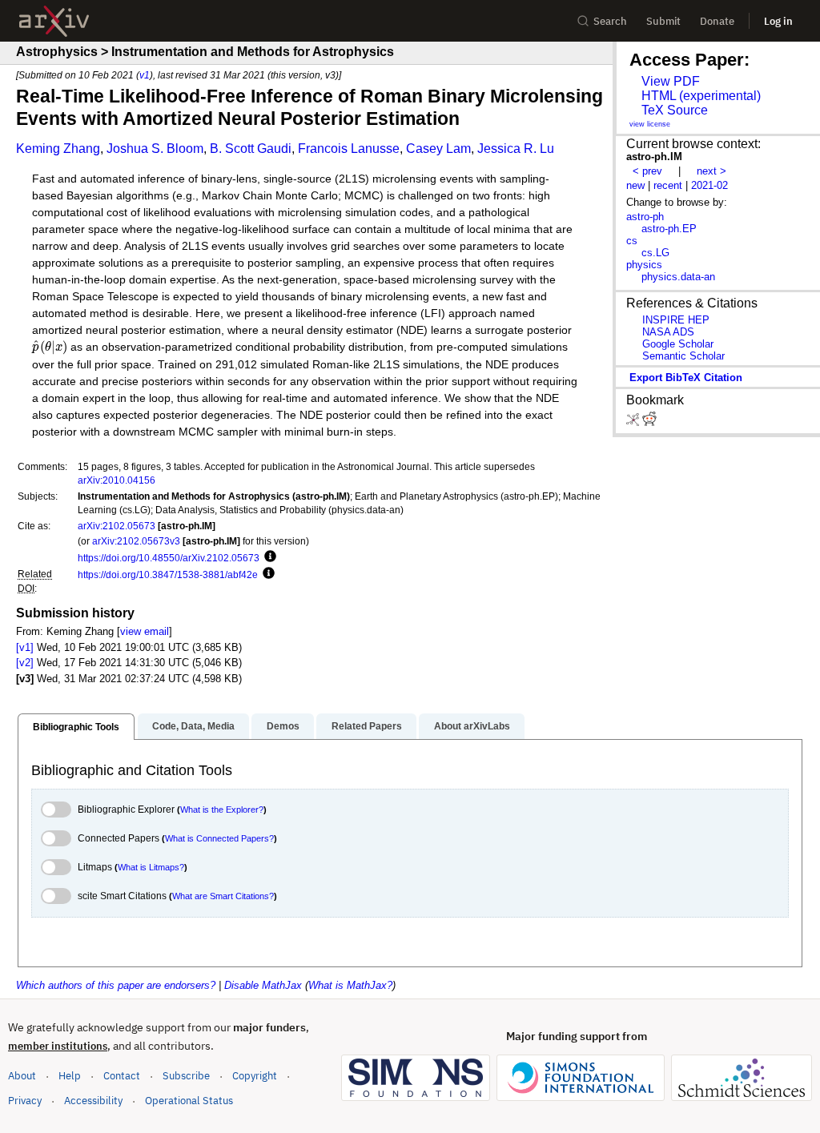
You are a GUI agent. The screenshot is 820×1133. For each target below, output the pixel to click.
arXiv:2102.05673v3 (136, 541)
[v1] (25, 647)
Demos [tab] (283, 726)
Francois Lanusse (349, 148)
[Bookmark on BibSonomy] (634, 422)
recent (667, 185)
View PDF (670, 81)
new (635, 185)
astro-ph (645, 217)
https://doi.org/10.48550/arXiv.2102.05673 (168, 557)
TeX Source (674, 110)
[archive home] (54, 21)
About (22, 1076)
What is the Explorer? (221, 809)
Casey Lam (438, 148)
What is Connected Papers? (219, 838)
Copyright (254, 1076)
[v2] (25, 663)
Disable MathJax (263, 985)
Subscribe (186, 1076)
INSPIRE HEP (675, 320)
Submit (663, 21)
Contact (121, 1076)
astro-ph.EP (669, 229)
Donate (717, 21)
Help (69, 1076)
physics (644, 265)
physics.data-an (678, 277)
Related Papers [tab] (367, 726)
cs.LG (655, 253)
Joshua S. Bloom (155, 148)
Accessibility (93, 1100)
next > (711, 171)
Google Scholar (677, 344)
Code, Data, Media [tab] (193, 726)
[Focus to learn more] (267, 557)
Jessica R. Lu (515, 148)
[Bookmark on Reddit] (649, 422)
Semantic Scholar (683, 356)
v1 (144, 75)
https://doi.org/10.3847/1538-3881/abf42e (168, 574)
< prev (647, 171)
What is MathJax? (350, 985)
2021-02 (709, 185)
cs (631, 241)
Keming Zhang (58, 148)
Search (610, 21)
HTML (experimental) (701, 95)
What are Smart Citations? (223, 896)
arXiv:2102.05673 (116, 525)
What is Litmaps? (151, 867)
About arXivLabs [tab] (472, 726)
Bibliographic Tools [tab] (76, 727)
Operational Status (189, 1100)
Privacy (25, 1100)
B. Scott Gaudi (250, 148)
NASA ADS (668, 332)
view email (144, 631)
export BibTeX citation (685, 378)
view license (649, 124)
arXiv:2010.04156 (116, 480)
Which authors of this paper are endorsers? (115, 985)
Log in (778, 21)
